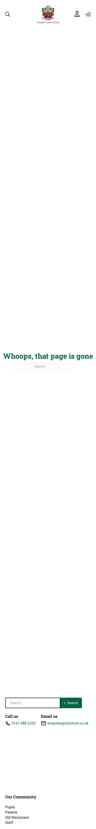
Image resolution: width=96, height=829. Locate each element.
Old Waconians (17, 817)
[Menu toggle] (88, 14)
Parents (11, 812)
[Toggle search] (7, 14)
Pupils (10, 807)
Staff (9, 822)
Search (72, 703)
